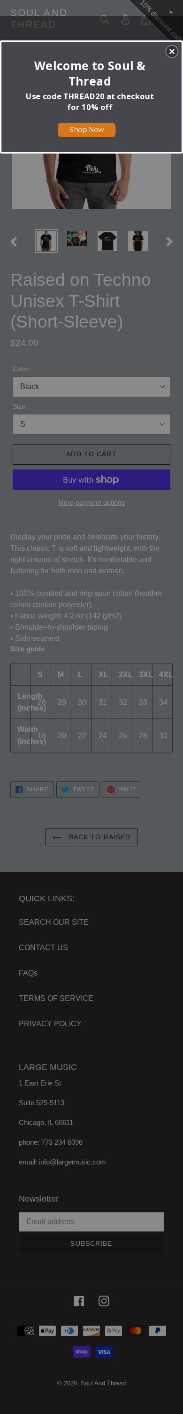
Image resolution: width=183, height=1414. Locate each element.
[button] (171, 51)
